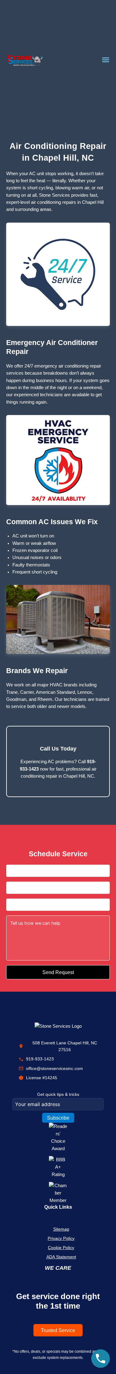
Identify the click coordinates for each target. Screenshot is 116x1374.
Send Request (58, 972)
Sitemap (61, 1229)
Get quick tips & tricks (58, 1094)
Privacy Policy (61, 1238)
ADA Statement (61, 1256)
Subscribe (58, 1118)
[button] (106, 60)
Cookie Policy (61, 1247)
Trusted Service (58, 1330)
